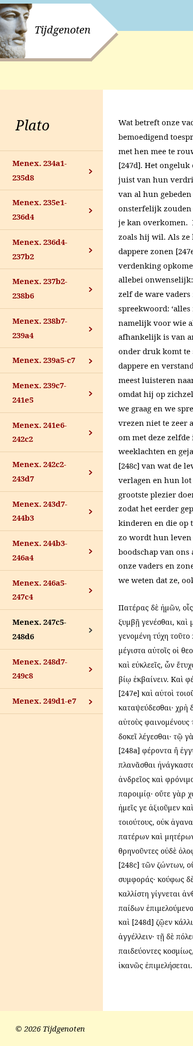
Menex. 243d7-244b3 (39, 511)
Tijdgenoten (62, 30)
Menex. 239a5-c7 (43, 360)
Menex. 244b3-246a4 (39, 550)
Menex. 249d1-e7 (44, 700)
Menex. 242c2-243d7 (39, 471)
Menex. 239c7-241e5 (39, 392)
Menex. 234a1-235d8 (39, 170)
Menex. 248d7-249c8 (39, 668)
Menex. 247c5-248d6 (39, 629)
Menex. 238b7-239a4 (39, 328)
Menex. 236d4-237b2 (39, 249)
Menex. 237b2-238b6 (39, 288)
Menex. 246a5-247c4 (39, 589)
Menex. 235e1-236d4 (39, 209)
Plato (32, 125)
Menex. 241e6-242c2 (39, 432)
